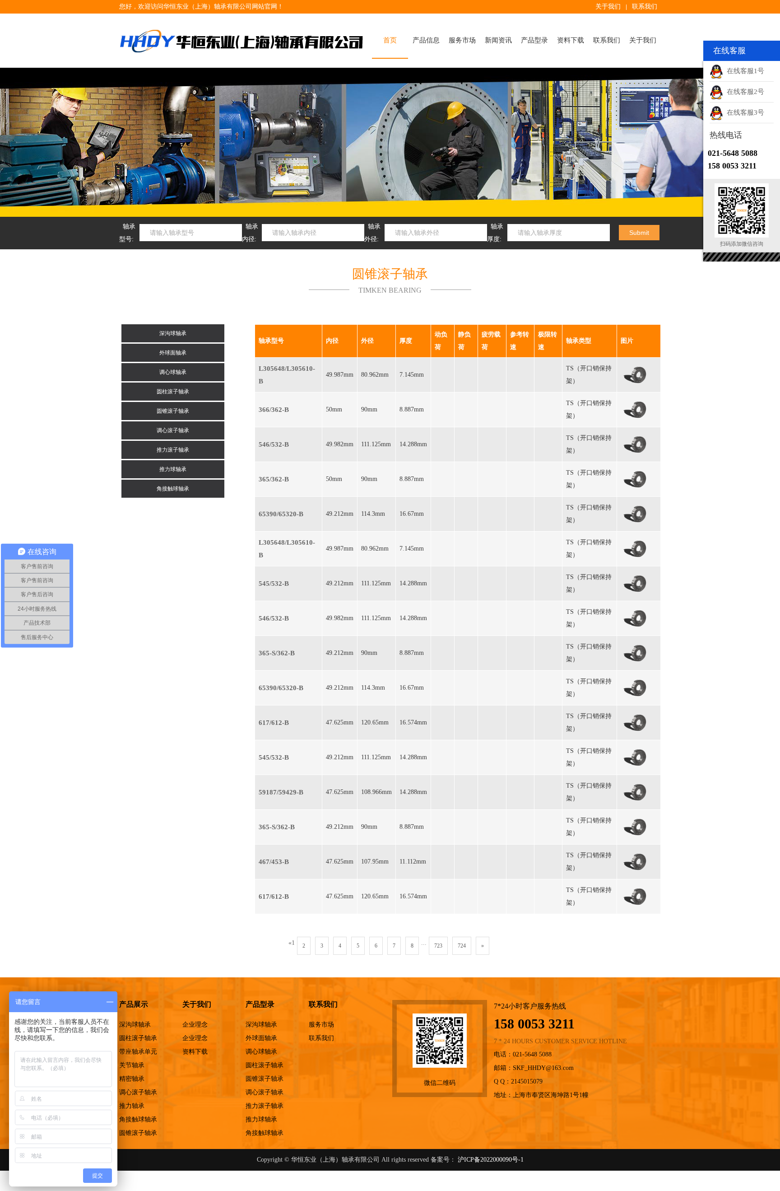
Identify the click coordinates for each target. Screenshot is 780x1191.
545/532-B (274, 583)
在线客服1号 (743, 71)
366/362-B (274, 409)
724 (462, 946)
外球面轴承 (172, 353)
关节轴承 (131, 1065)
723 (438, 946)
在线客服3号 (743, 112)
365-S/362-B (277, 653)
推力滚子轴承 (173, 450)
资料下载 (570, 40)
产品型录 (534, 40)
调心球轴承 (172, 372)
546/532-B (274, 444)
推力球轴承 (172, 469)
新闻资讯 (498, 40)
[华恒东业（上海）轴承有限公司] (241, 41)
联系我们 (644, 6)
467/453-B (274, 861)
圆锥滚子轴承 (173, 411)
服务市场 (462, 40)
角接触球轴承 (173, 489)
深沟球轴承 (172, 333)
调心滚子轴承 (173, 430)
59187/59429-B (281, 792)
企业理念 (195, 1024)
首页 (390, 40)
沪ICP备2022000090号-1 (491, 1159)
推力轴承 (131, 1105)
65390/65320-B (281, 514)
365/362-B (274, 479)
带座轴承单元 (138, 1051)
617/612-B (274, 722)
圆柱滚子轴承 (173, 391)
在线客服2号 (743, 91)
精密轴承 (131, 1078)
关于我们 (608, 6)
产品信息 (426, 40)
